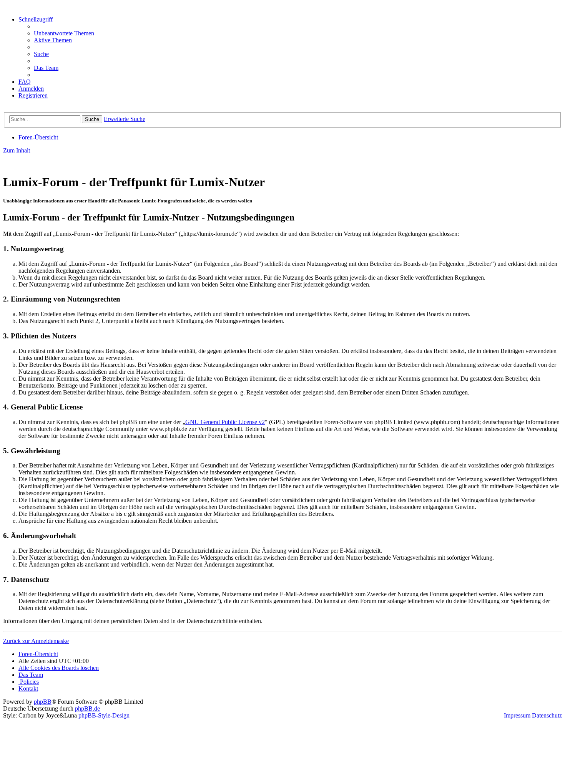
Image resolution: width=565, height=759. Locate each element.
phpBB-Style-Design (104, 715)
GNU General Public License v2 (225, 422)
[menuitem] (64, 33)
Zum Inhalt (16, 150)
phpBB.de (87, 708)
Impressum (517, 715)
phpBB (43, 701)
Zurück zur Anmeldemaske (36, 641)
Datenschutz (547, 715)
